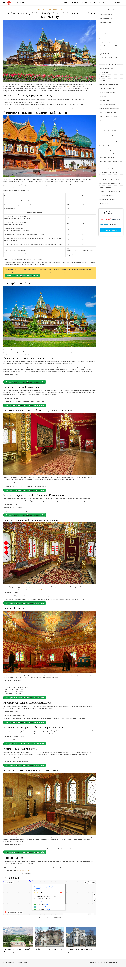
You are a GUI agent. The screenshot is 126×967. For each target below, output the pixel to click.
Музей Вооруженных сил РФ (108, 46)
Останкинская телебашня (107, 199)
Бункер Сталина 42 (105, 54)
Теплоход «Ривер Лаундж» (107, 112)
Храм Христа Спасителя (106, 88)
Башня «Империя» (105, 187)
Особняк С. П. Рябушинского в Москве (49, 949)
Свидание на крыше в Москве (108, 84)
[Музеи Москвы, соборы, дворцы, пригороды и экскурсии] (17, 2)
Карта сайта (93, 962)
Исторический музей (105, 42)
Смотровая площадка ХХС (107, 154)
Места (117, 2)
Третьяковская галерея (106, 18)
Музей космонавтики (105, 30)
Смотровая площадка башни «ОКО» (110, 183)
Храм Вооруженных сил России (109, 108)
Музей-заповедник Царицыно (108, 172)
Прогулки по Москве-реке (107, 104)
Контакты (118, 962)
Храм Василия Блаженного (107, 146)
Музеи (66, 2)
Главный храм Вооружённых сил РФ (110, 161)
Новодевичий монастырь (107, 92)
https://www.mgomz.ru (24, 870)
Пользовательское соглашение (106, 962)
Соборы (84, 2)
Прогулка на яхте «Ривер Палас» (109, 116)
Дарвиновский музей (105, 38)
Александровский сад (106, 195)
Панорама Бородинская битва (108, 57)
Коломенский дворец (106, 76)
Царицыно (41, 589)
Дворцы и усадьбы (45, 10)
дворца (69, 86)
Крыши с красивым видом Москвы (109, 191)
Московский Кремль (105, 14)
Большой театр (104, 100)
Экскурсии (94, 2)
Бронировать (110, 230)
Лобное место (103, 203)
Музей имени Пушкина (106, 50)
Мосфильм (102, 80)
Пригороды (107, 2)
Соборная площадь (105, 150)
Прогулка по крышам (105, 120)
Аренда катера (104, 124)
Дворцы (75, 2)
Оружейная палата (105, 22)
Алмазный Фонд (104, 26)
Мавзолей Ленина (105, 34)
